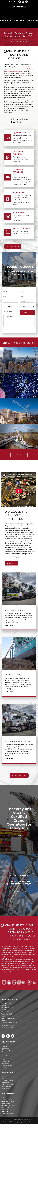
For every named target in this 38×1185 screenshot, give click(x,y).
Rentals (4, 1079)
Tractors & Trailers (7, 1113)
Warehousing (5, 1082)
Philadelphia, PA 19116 (9, 1028)
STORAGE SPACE (20, 192)
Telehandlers (5, 1111)
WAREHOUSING (19, 213)
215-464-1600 (11, 1012)
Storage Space (6, 1086)
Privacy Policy (6, 1063)
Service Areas (6, 1061)
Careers (4, 1058)
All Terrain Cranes (6, 1100)
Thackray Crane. (22, 1119)
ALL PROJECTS (19, 455)
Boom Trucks (5, 1107)
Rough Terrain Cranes (7, 1102)
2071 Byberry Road (7, 1026)
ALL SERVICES (13, 246)
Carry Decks (4, 1109)
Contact (4, 1067)
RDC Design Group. (27, 1122)
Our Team (5, 1052)
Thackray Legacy (7, 1050)
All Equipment (5, 1098)
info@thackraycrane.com (9, 1022)
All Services (5, 1077)
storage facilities (27, 69)
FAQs (3, 1060)
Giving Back (5, 1056)
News (3, 1054)
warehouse (15, 69)
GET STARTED (19, 836)
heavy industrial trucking (12, 71)
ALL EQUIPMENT (19, 775)
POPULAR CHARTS (19, 892)
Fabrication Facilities (8, 1084)
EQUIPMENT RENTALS (21, 133)
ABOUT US (11, 563)
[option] (4, 982)
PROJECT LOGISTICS (21, 228)
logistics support (20, 73)
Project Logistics (6, 1088)
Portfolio (4, 1046)
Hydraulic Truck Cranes (8, 1105)
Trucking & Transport (8, 1081)
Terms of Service (7, 1065)
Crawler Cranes (5, 1103)
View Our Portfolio (19, 41)
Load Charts (5, 1048)
